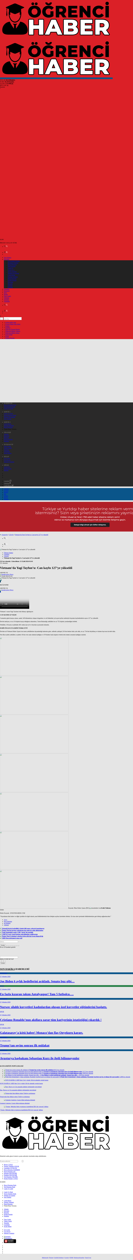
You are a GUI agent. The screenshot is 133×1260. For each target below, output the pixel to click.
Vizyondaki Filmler (14, 261)
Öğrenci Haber (8, 553)
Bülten (6, 492)
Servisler (6, 259)
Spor (5, 292)
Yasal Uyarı (88, 1257)
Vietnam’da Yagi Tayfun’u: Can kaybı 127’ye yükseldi (31, 535)
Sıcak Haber (7, 453)
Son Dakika (7, 257)
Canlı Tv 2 (11, 270)
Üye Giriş (7, 458)
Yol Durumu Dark (9, 407)
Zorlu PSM (8, 334)
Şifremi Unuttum (9, 462)
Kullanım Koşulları (79, 1257)
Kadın (6, 294)
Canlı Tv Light (8, 408)
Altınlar (10, 285)
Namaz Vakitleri (13, 277)
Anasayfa (7, 467)
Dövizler (10, 282)
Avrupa (6, 490)
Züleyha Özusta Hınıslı (12, 329)
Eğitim (6, 496)
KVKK (71, 1257)
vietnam (6, 925)
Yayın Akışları (12, 271)
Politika (6, 499)
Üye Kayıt (7, 460)
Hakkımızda (7, 468)
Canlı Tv (10, 268)
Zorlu (7, 336)
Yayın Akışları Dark (10, 415)
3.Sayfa (6, 489)
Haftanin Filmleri (13, 263)
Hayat (6, 497)
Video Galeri (8, 448)
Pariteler (10, 287)
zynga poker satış (10, 322)
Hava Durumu (12, 264)
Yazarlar (6, 299)
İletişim (6, 470)
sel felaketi (7, 923)
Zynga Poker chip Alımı (12, 324)
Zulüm (7, 326)
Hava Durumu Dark (10, 405)
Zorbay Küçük (10, 338)
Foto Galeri (7, 296)
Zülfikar (7, 327)
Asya (5, 920)
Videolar (6, 298)
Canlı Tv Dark (8, 413)
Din (5, 494)
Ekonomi (7, 291)
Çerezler (66, 1257)
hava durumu (8, 921)
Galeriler (7, 481)
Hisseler (10, 284)
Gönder (3, 945)
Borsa (8, 1164)
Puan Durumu (12, 278)
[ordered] (12, 945)
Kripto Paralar (12, 280)
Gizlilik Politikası (59, 1257)
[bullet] (14, 945)
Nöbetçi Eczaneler (13, 273)
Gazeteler (7, 301)
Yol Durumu (11, 266)
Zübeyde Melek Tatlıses (12, 331)
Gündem (6, 289)
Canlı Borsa (11, 275)
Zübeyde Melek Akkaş (12, 333)
